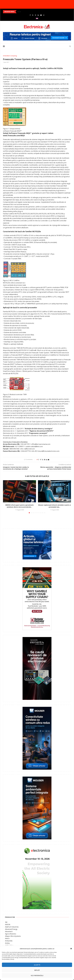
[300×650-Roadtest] (37, 638)
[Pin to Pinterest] (44, 459)
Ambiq (7, 943)
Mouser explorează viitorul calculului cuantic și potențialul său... (23, 11)
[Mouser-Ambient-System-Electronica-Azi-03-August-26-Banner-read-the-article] (37, 778)
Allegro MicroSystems (13, 936)
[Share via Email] (48, 459)
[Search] (70, 46)
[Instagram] (35, 15)
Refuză (37, 970)
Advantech (9, 931)
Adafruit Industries (12, 927)
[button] (71, 949)
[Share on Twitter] (42, 459)
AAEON (7, 924)
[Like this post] (38, 459)
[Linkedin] (38, 15)
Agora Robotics (10, 934)
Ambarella (8, 941)
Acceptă (37, 965)
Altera (7, 938)
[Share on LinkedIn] (46, 459)
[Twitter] (32, 15)
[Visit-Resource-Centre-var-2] (37, 33)
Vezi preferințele (37, 975)
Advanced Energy (11, 929)
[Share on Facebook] (40, 459)
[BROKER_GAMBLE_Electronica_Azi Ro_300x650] (37, 569)
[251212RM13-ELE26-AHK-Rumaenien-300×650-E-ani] (37, 848)
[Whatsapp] (43, 15)
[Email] (41, 15)
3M (6, 922)
